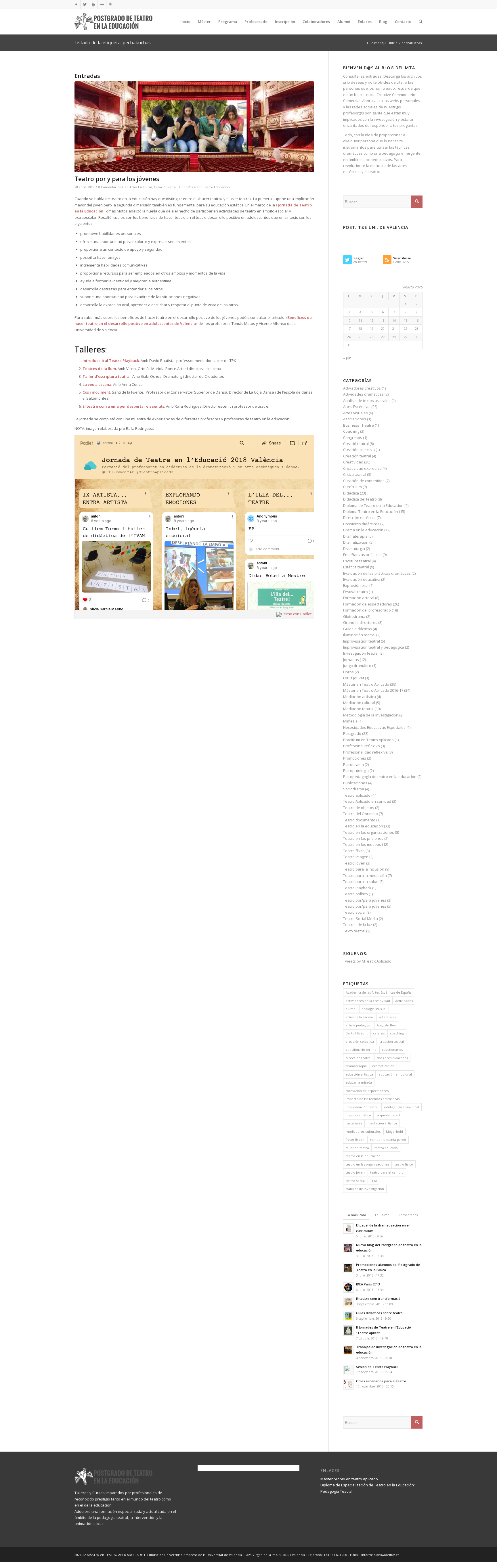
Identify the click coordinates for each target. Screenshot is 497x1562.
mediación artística (382, 1123)
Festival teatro (355, 591)
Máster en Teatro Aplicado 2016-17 (373, 690)
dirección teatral (358, 1058)
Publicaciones (355, 782)
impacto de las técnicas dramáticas (372, 1099)
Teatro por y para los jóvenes (116, 179)
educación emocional (395, 1074)
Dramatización (355, 542)
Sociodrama (353, 788)
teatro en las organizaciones (367, 1164)
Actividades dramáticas (363, 394)
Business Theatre (358, 425)
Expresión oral (355, 585)
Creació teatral (165, 187)
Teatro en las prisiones (363, 838)
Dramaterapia (355, 536)
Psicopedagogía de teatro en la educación (379, 776)
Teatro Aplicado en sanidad (367, 801)
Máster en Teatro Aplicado (366, 684)
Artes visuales (355, 412)
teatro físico (404, 1164)
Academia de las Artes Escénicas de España (379, 992)
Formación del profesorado (367, 610)
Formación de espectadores (367, 604)
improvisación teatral (362, 1107)
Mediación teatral (358, 708)
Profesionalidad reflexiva (365, 752)
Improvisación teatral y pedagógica (373, 647)
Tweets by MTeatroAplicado (367, 961)
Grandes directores (360, 622)
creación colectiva (360, 1041)
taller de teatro (357, 1148)
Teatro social (354, 912)
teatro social (355, 1180)
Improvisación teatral (361, 641)
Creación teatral (357, 456)
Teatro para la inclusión (363, 869)
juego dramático (358, 1115)
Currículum (352, 486)
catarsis (379, 1033)
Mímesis (350, 721)
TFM (373, 1180)
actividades (404, 1000)
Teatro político (355, 893)
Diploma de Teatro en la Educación (373, 505)
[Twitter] (85, 4)
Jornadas (351, 659)
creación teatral (391, 1041)
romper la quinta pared (388, 1139)
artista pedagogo (358, 1025)
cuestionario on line (361, 1049)
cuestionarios (392, 1049)
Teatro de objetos (358, 807)
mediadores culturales (363, 1131)
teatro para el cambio (387, 1172)
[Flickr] (102, 4)
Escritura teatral (357, 561)
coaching (397, 1033)
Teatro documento (359, 820)
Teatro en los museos (362, 844)
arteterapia (387, 1017)
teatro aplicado (386, 1148)
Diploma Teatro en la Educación (370, 511)
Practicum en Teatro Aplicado (368, 739)
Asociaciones (354, 418)
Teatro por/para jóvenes (364, 900)
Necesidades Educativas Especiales (374, 727)
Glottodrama (354, 616)
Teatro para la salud (361, 881)
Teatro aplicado (356, 795)
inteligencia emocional (401, 1107)
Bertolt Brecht (357, 1033)
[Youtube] (93, 4)
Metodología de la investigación (370, 715)
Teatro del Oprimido (360, 813)
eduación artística (359, 1074)
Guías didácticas (357, 628)
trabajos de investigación (365, 1189)
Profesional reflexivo (361, 745)
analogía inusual (374, 1009)
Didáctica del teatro (360, 499)
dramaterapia (356, 1066)
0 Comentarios (109, 187)
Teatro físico (354, 850)
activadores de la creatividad (368, 1000)
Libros (348, 671)
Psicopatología (356, 770)
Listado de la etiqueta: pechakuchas (112, 42)
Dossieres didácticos (361, 523)
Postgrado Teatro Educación (209, 187)
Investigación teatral (361, 653)
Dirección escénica (359, 517)
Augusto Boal (387, 1025)
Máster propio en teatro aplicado (349, 1478)
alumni (351, 1009)
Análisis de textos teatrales (367, 400)
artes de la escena (360, 1017)
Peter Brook (355, 1139)
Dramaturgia (354, 548)
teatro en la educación (363, 1156)
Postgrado (352, 733)
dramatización (383, 1066)
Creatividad (353, 462)
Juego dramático (357, 665)
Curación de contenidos (364, 480)
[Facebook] (76, 4)
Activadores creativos (362, 388)
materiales (354, 1123)
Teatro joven (354, 863)
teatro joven (355, 1172)
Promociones (354, 758)
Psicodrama (353, 764)
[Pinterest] (110, 4)
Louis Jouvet (353, 678)
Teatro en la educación (363, 826)
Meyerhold (394, 1131)
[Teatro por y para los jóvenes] (194, 127)
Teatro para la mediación (365, 875)
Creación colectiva (359, 449)
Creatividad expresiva (362, 468)
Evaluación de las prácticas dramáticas (377, 573)
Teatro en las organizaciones (368, 832)
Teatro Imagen (355, 856)
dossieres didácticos (392, 1058)
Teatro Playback (357, 887)
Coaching (351, 431)
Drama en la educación (363, 529)
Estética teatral (356, 567)
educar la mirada (359, 1082)
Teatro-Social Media (360, 918)
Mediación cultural (359, 702)
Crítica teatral (354, 474)
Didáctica (351, 493)
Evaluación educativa (361, 579)
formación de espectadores (367, 1090)
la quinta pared (388, 1115)
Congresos (352, 437)
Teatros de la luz (357, 924)
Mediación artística (359, 696)
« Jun (347, 358)
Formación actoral (358, 597)
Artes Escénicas (140, 187)
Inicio (393, 43)
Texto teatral (354, 931)
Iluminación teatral (359, 634)
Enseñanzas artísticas (362, 554)
